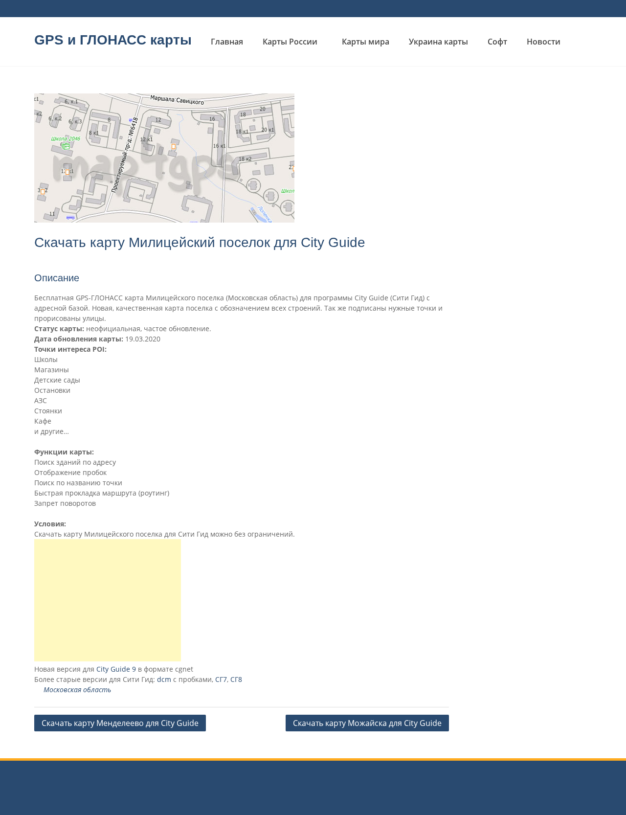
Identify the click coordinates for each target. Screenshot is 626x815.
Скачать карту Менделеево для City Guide (120, 723)
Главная (227, 41)
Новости (543, 41)
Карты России (290, 41)
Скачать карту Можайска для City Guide (367, 723)
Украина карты (438, 41)
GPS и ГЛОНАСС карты (113, 39)
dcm (164, 679)
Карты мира (365, 41)
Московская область (77, 689)
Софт (497, 41)
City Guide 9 (116, 669)
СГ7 (221, 679)
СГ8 (236, 679)
